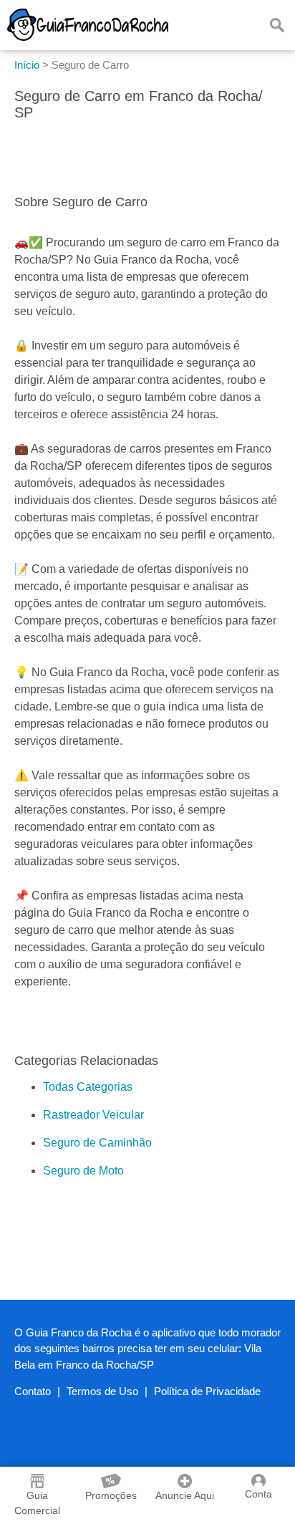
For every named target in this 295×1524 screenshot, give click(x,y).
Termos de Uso (102, 1391)
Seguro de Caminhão (97, 1143)
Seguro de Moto (83, 1170)
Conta (258, 1494)
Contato (32, 1391)
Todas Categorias (87, 1087)
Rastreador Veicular (93, 1115)
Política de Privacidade (207, 1391)
